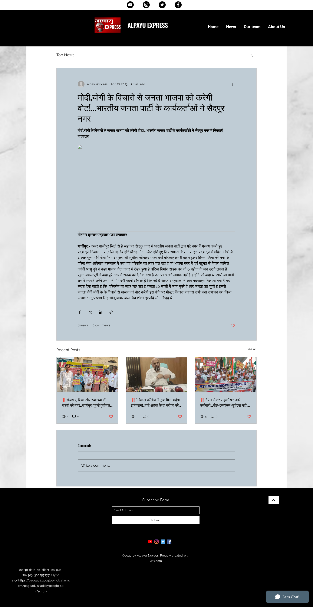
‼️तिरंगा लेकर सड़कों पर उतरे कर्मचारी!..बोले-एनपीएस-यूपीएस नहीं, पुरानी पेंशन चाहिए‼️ (223, 402)
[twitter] (163, 541)
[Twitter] (162, 4)
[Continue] (273, 500)
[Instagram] (146, 4)
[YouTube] (130, 4)
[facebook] (169, 541)
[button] (251, 55)
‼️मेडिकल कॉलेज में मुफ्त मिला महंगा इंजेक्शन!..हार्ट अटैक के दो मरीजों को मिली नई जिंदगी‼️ (155, 402)
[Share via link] (111, 312)
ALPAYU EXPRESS (148, 24)
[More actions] (232, 84)
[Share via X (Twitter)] (90, 312)
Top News (65, 55)
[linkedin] (156, 541)
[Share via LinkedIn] (101, 312)
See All (252, 349)
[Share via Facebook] (80, 312)
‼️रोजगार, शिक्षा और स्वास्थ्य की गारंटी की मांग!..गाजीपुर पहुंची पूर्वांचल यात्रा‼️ (86, 402)
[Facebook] (178, 4)
